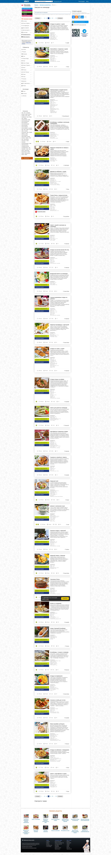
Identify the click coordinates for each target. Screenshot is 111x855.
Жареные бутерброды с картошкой (59, 324)
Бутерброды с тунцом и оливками (59, 652)
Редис (30, 137)
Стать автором (48, 846)
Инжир (29, 119)
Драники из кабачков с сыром (58, 171)
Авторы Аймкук (26, 15)
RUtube (68, 846)
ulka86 (68, 42)
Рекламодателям (49, 845)
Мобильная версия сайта (28, 840)
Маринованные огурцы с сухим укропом (65, 820)
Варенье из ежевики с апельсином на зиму (45, 821)
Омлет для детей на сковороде (58, 407)
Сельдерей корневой (25, 143)
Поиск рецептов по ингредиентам (27, 158)
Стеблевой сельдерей (25, 146)
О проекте (48, 841)
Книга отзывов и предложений (27, 5)
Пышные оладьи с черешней (58, 530)
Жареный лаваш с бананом (57, 555)
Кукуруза (30, 129)
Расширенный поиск (58, 1)
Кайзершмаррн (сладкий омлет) (58, 89)
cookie (47, 599)
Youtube (68, 845)
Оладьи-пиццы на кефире (57, 379)
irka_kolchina (66, 216)
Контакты (47, 844)
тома (68, 524)
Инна (68, 66)
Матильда (67, 669)
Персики (28, 136)
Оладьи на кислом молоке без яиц (59, 249)
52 (56, 18)
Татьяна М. (67, 425)
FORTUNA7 (67, 165)
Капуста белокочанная (25, 121)
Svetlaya (67, 549)
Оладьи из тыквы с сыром (57, 348)
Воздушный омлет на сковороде (59, 273)
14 (50, 18)
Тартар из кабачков (55, 830)
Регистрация (82, 1)
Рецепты (36, 4)
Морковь (30, 132)
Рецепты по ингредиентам (59, 842)
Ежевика (25, 118)
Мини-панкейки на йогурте (57, 724)
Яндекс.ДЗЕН (69, 842)
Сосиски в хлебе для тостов (57, 700)
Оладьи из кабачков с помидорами (59, 750)
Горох (26, 115)
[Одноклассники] (76, 17)
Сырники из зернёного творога (58, 457)
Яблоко (26, 154)
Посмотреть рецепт (39, 37)
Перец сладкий (24, 136)
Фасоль (23, 150)
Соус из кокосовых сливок (55, 820)
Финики (23, 153)
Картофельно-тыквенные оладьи (59, 431)
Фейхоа (28, 151)
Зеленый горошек (24, 119)
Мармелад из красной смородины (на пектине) (26, 832)
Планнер (25, 10)
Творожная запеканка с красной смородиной (26, 821)
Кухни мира (57, 845)
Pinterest (68, 841)
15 (52, 18)
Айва (22, 112)
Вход (87, 1)
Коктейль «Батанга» (45, 831)
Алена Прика (66, 291)
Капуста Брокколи (24, 122)
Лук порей (26, 130)
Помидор (26, 137)
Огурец (26, 133)
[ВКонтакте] (73, 17)
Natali (68, 141)
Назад (37, 18)
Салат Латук (24, 140)
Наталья (67, 743)
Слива (30, 143)
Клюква (27, 129)
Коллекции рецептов (58, 844)
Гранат (29, 115)
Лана (68, 791)
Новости (47, 842)
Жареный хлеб (54, 481)
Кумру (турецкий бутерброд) (57, 628)
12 (46, 18)
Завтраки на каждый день (45, 4)
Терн (29, 147)
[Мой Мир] (82, 17)
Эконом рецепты (26, 34)
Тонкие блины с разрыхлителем (58, 195)
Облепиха (23, 133)
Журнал (25, 13)
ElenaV (67, 499)
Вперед (60, 18)
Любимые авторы (27, 12)
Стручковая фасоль (25, 147)
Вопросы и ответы (58, 847)
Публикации (57, 846)
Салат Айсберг (26, 139)
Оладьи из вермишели (56, 676)
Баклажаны (28, 112)
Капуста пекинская (25, 126)
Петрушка (23, 137)
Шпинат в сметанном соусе (57, 506)
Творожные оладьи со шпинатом (75, 820)
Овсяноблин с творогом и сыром (59, 49)
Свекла (27, 140)
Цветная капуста (27, 153)
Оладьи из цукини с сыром (57, 24)
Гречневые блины (55, 579)
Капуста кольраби (24, 125)
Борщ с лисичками (36, 819)
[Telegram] (79, 17)
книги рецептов (82, 24)
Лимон (23, 130)
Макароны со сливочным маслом (85, 831)
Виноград (29, 114)
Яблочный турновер (36, 831)
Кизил (25, 129)
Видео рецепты (26, 36)
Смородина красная (25, 144)
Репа (22, 139)
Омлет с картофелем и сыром (58, 773)
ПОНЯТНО (65, 598)
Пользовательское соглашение (27, 846)
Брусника (23, 114)
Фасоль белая (27, 150)
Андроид (23, 43)
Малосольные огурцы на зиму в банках (75, 831)
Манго (28, 132)
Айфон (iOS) (28, 42)
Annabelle (67, 401)
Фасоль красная (24, 151)
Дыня (22, 118)
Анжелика (67, 243)
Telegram (68, 844)
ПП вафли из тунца (65, 830)
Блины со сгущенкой (55, 603)
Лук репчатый (24, 132)
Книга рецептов (26, 8)
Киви (22, 129)
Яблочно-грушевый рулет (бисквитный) (85, 820)
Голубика (23, 115)
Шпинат (23, 154)
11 (44, 18)
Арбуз (25, 112)
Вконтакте (68, 847)
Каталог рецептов (58, 841)
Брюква (26, 114)
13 (48, 18)
